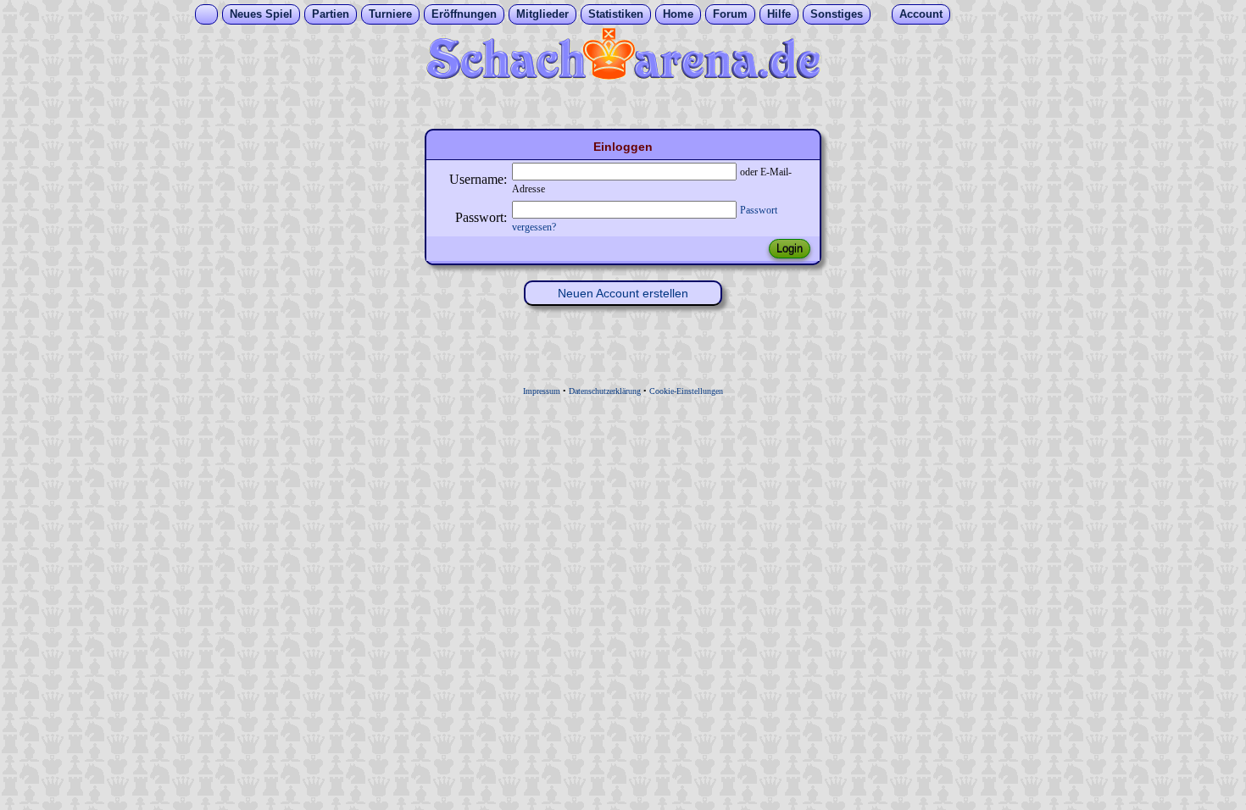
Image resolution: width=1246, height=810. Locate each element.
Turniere (390, 14)
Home (678, 14)
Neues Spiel (261, 14)
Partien (330, 14)
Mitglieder (542, 14)
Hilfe (779, 14)
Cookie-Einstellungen (686, 391)
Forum (730, 14)
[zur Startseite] (623, 75)
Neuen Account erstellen (623, 293)
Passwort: (481, 217)
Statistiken (615, 14)
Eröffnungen (464, 14)
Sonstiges (836, 14)
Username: (478, 179)
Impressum (541, 391)
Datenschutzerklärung (605, 391)
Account (921, 14)
